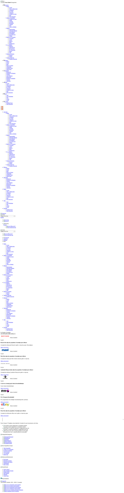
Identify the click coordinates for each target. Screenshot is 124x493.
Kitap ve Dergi (9, 65)
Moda (7, 6)
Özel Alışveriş (12, 16)
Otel (7, 97)
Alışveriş (7, 5)
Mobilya (11, 46)
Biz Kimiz (5, 459)
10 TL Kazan (6, 452)
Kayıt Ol (13, 226)
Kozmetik (11, 23)
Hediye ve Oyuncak (10, 37)
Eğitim (10, 36)
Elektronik (8, 77)
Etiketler (5, 240)
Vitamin (11, 24)
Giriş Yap (14, 227)
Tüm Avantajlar (6, 448)
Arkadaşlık (8, 66)
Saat (10, 15)
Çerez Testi (6, 475)
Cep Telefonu (9, 75)
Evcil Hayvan (12, 34)
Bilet (7, 64)
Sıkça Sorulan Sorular (8, 470)
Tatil (6, 93)
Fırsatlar (6, 101)
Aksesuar (11, 12)
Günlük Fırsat (9, 68)
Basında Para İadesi (7, 462)
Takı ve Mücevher (13, 9)
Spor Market (12, 32)
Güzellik (11, 21)
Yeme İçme (8, 69)
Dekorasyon (12, 47)
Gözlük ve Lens (12, 14)
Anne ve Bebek (12, 27)
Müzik (7, 61)
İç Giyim (11, 11)
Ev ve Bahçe (9, 45)
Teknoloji (7, 70)
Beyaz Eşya (12, 48)
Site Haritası (6, 473)
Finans (10, 56)
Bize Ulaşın (6, 464)
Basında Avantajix (7, 460)
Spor (10, 25)
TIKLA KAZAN (4, 347)
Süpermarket (12, 29)
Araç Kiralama (9, 96)
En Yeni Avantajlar (7, 450)
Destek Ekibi (6, 472)
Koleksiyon (11, 43)
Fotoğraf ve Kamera (10, 73)
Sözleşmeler (6, 463)
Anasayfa (5, 238)
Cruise (7, 99)
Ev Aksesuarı (12, 50)
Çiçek (10, 39)
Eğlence (6, 60)
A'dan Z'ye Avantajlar (8, 449)
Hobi (10, 42)
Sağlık (10, 20)
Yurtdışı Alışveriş (10, 57)
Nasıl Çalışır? (6, 469)
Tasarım (8, 79)
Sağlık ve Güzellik (10, 18)
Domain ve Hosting (10, 78)
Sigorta (10, 55)
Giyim (10, 7)
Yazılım (8, 74)
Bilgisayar (8, 72)
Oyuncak (11, 38)
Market (8, 28)
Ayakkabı (11, 10)
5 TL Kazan (6, 453)
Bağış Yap (5, 454)
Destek (2, 217)
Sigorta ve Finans (10, 54)
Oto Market (11, 33)
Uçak (7, 100)
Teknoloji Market (13, 30)
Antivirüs (8, 81)
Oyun (7, 63)
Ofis (10, 52)
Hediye (10, 41)
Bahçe (10, 51)
